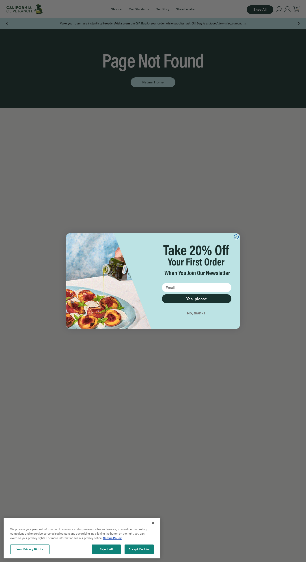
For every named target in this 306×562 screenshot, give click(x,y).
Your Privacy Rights (30, 549)
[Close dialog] (236, 237)
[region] (82, 538)
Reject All (106, 549)
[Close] (153, 523)
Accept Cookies (139, 549)
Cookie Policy (112, 538)
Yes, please (196, 298)
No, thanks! (197, 313)
